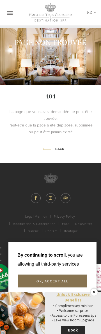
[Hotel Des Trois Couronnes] (50, 12)
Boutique (71, 231)
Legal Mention (36, 216)
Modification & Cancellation (34, 223)
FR (89, 12)
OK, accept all (52, 281)
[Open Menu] (10, 12)
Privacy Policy (64, 216)
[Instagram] (51, 198)
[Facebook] (36, 198)
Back (59, 149)
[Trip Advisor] (65, 198)
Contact (51, 231)
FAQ (65, 223)
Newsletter (83, 223)
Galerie (33, 231)
